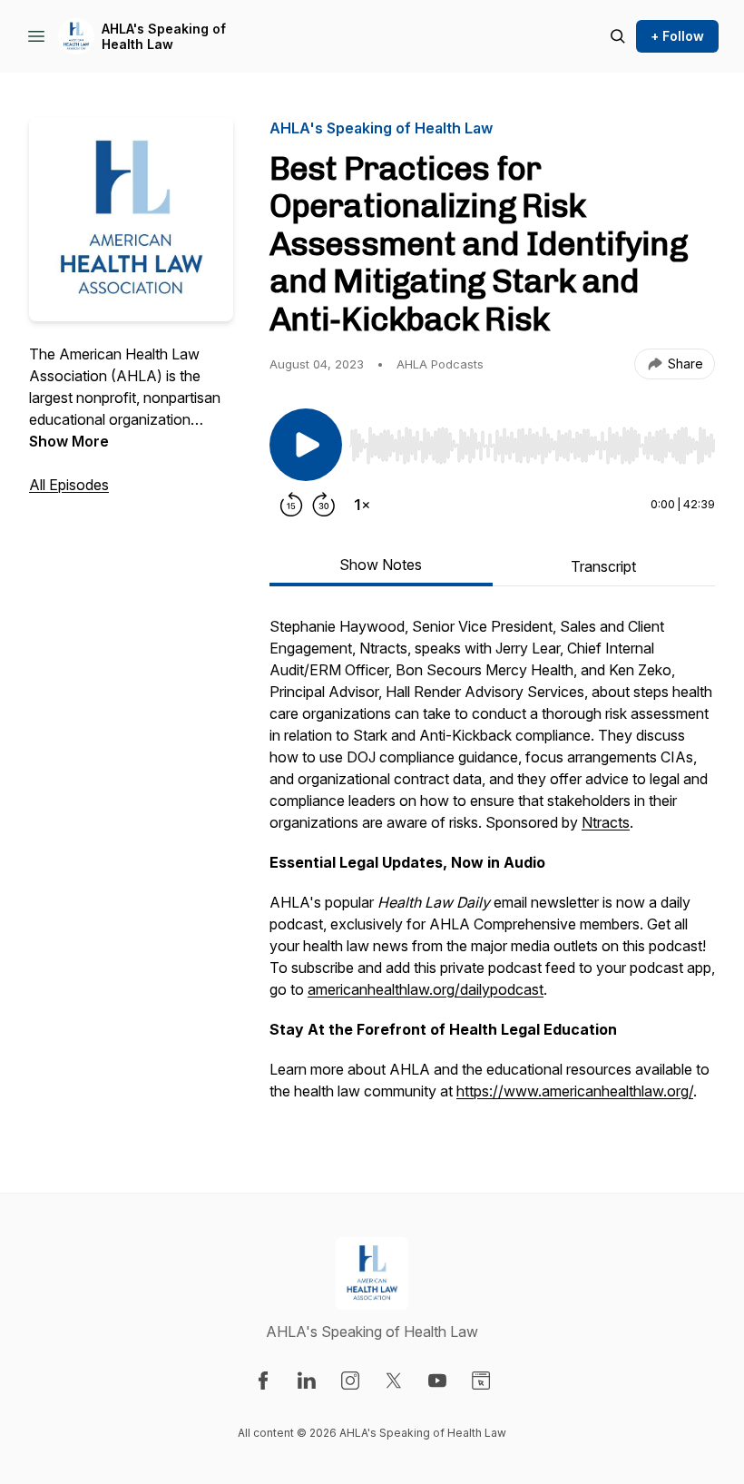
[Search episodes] (618, 36)
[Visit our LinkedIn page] (307, 1380)
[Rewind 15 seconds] (291, 504)
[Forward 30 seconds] (324, 504)
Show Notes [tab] (380, 564)
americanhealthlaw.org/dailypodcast (425, 989)
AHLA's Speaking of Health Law (164, 37)
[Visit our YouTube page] (437, 1380)
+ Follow (677, 36)
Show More (69, 441)
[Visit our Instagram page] (350, 1380)
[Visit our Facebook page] (263, 1380)
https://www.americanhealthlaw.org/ (574, 1091)
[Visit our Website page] (481, 1380)
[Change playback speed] (362, 504)
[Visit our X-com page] (394, 1380)
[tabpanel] (492, 867)
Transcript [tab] (603, 566)
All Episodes (69, 485)
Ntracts (606, 822)
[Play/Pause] (305, 444)
